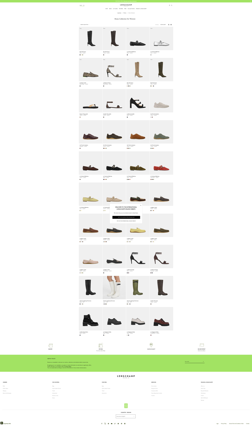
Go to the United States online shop (126, 217)
